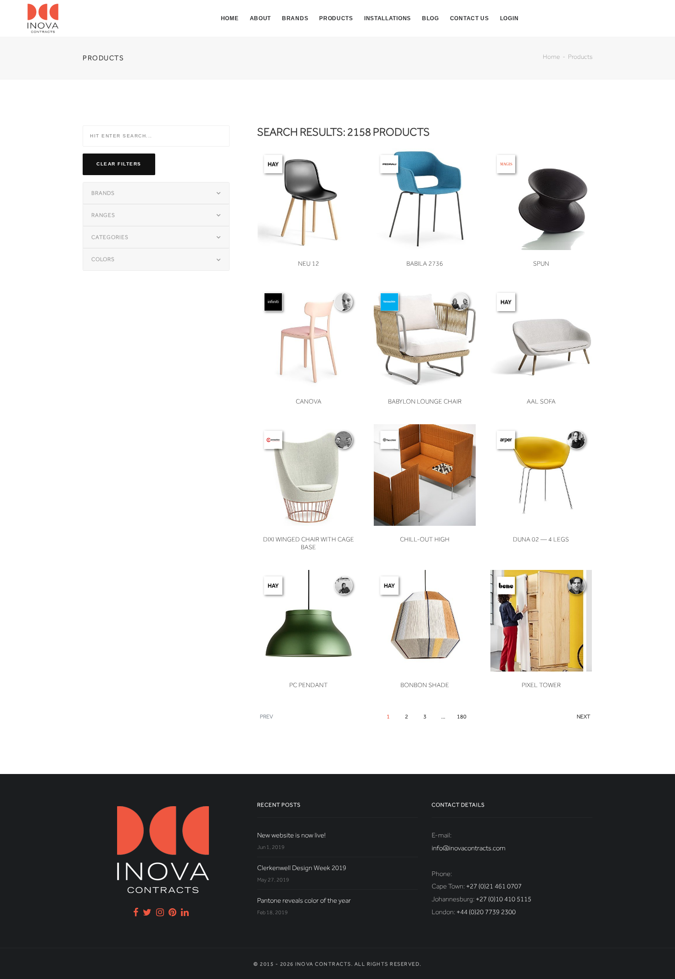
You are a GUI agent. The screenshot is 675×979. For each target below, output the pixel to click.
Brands (295, 18)
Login (509, 18)
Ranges (103, 215)
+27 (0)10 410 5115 (503, 899)
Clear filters (118, 163)
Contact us (469, 18)
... (443, 716)
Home (230, 18)
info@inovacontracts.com (469, 848)
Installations (387, 18)
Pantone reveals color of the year (304, 900)
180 (462, 716)
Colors (103, 259)
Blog (430, 18)
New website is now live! (291, 835)
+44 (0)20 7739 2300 (486, 912)
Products (336, 18)
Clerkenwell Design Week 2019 (301, 867)
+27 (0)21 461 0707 (494, 886)
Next (583, 716)
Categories (110, 237)
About (260, 18)
